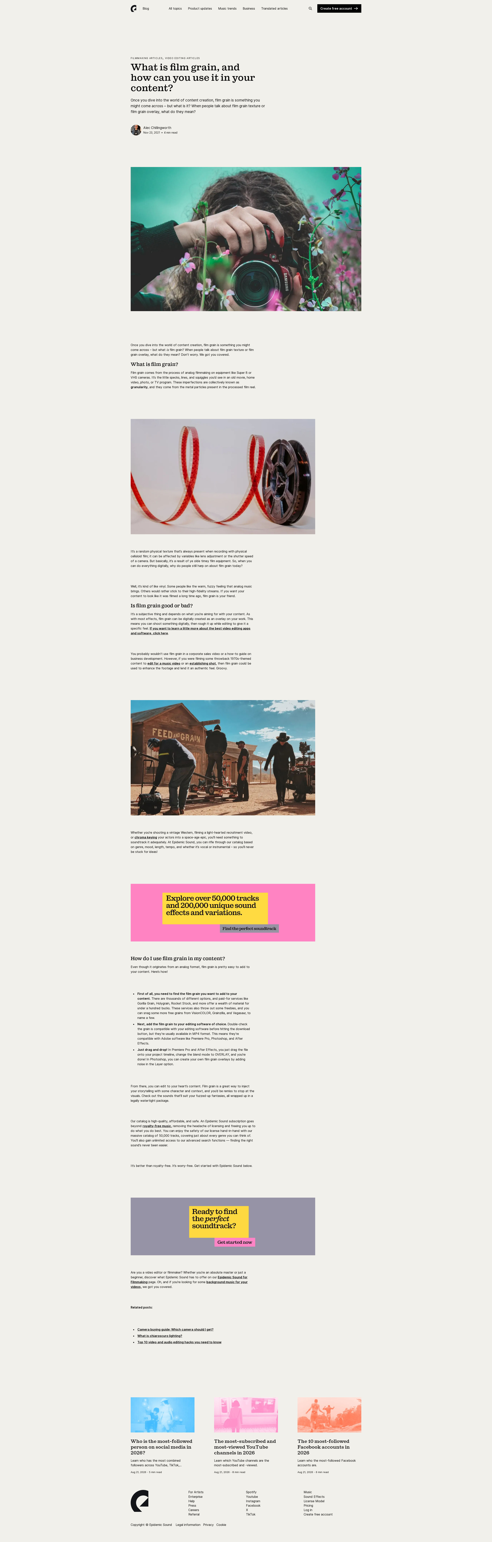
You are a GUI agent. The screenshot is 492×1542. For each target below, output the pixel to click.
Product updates (200, 8)
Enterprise (195, 1497)
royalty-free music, (157, 1126)
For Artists (196, 1492)
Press (192, 1505)
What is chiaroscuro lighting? (159, 1336)
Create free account (336, 8)
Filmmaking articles (147, 58)
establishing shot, (203, 663)
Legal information (188, 1525)
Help (191, 1501)
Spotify (251, 1492)
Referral (193, 1514)
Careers (193, 1510)
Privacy (208, 1525)
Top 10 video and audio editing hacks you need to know (179, 1342)
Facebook (253, 1505)
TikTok (250, 1514)
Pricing (308, 1505)
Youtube (252, 1497)
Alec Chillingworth (157, 128)
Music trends (227, 8)
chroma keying (146, 837)
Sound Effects (314, 1497)
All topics (175, 8)
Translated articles (274, 8)
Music (308, 1492)
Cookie (221, 1525)
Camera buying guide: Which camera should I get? (175, 1329)
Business (249, 8)
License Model (314, 1501)
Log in (308, 1510)
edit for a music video (163, 663)
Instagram (253, 1501)
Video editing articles (182, 58)
